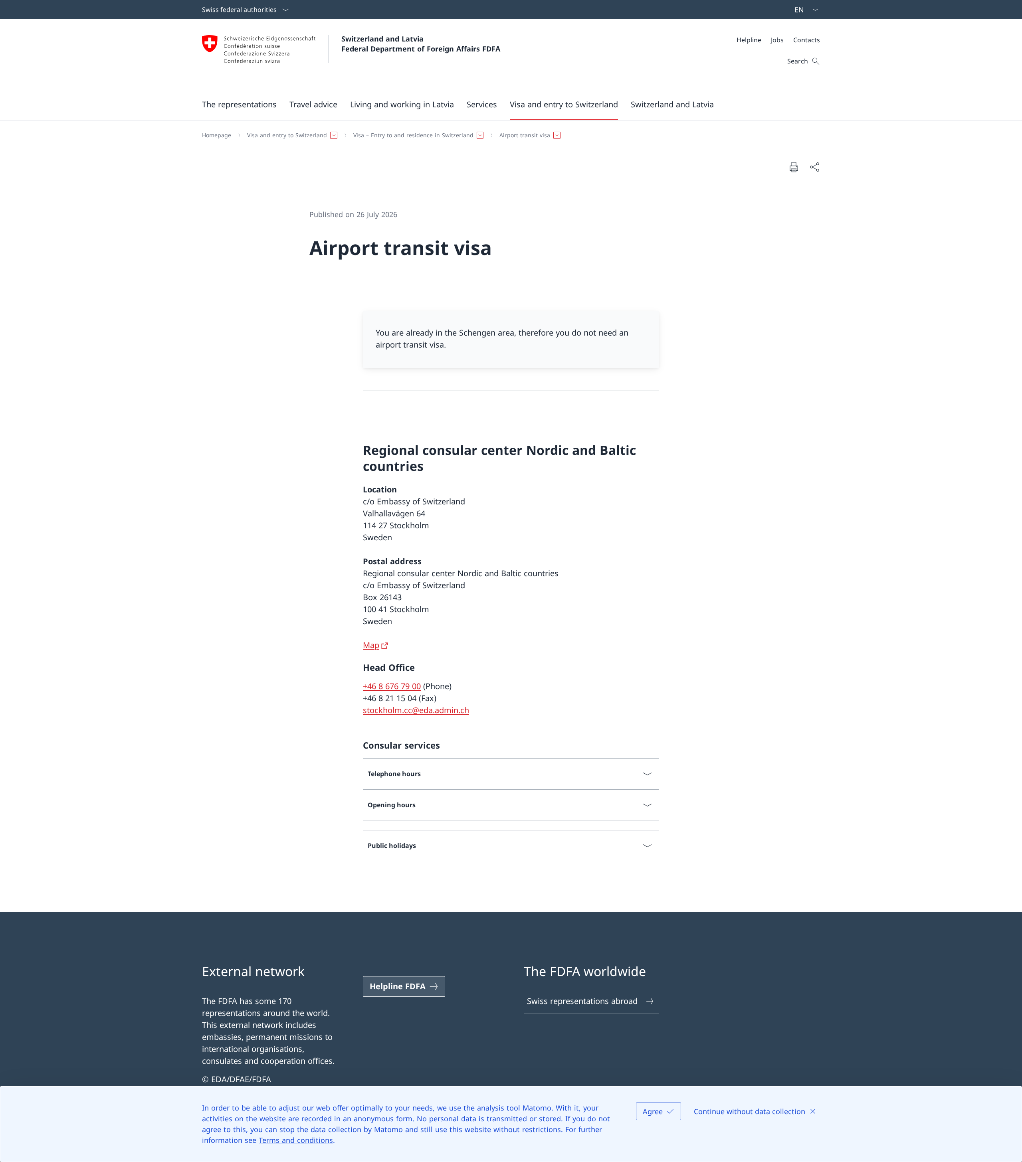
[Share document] (814, 166)
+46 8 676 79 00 (392, 686)
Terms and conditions (296, 1140)
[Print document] (793, 166)
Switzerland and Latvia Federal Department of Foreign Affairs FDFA (420, 43)
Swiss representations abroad (582, 1001)
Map (371, 645)
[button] (239, 104)
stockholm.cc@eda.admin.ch (416, 710)
